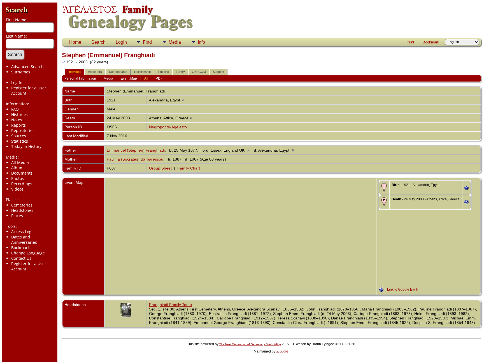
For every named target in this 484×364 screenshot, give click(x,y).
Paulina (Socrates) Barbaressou (135, 159)
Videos (17, 189)
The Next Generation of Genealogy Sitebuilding (250, 344)
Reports (18, 125)
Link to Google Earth (402, 289)
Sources (18, 135)
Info (201, 42)
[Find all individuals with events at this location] (182, 100)
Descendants (118, 71)
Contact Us (21, 258)
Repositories (22, 130)
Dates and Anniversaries (24, 239)
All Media (20, 162)
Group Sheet (160, 168)
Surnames (20, 72)
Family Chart (188, 168)
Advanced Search (27, 66)
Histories (19, 114)
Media (175, 42)
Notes (16, 119)
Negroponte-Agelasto (168, 127)
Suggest (218, 71)
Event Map (129, 78)
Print (410, 42)
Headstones (22, 210)
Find (147, 42)
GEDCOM (199, 71)
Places (17, 215)
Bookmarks (21, 247)
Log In (16, 82)
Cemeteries (21, 205)
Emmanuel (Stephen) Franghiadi (136, 150)
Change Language (28, 253)
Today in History (26, 146)
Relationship (142, 71)
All (146, 78)
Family (180, 71)
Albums (18, 167)
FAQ (15, 109)
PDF (159, 78)
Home (75, 42)
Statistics (19, 141)
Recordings (21, 183)
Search (17, 9)
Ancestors (95, 71)
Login (121, 42)
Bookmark (431, 42)
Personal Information (80, 78)
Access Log (21, 231)
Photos (17, 178)
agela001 (282, 351)
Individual (74, 71)
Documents (21, 173)
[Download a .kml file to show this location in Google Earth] (466, 188)
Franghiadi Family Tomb (170, 304)
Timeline (163, 71)
